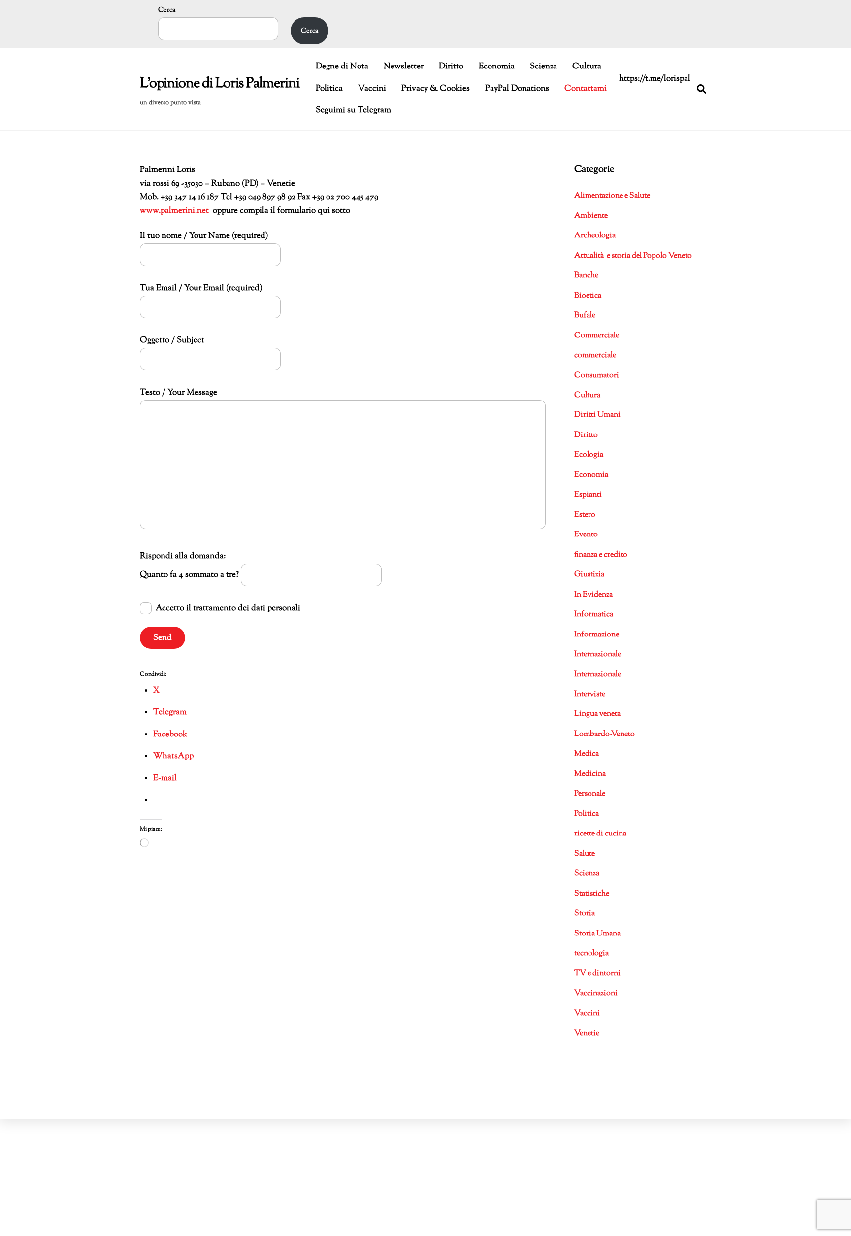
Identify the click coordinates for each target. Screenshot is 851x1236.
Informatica (593, 614)
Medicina (590, 774)
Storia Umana (597, 933)
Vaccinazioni (596, 993)
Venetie (586, 1033)
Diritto (451, 66)
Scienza (543, 66)
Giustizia (589, 574)
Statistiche (591, 894)
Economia (497, 66)
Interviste (589, 694)
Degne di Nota (342, 66)
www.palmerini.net (174, 211)
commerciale (595, 355)
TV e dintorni (597, 973)
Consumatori (596, 375)
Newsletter (404, 66)
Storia (584, 913)
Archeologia (595, 235)
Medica (586, 754)
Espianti (588, 495)
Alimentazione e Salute (612, 195)
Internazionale (597, 654)
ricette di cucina (600, 833)
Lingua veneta (597, 714)
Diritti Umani (597, 415)
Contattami (585, 89)
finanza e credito (600, 555)
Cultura (586, 66)
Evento (586, 534)
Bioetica (587, 295)
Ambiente (591, 216)
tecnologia (591, 953)
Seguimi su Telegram (353, 110)
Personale (589, 794)
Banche (586, 275)
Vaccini (372, 89)
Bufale (584, 315)
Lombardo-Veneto (604, 734)
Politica (329, 89)
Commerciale (596, 335)
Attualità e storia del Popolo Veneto (633, 256)
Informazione (596, 634)
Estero (584, 515)
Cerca (166, 10)
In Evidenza (593, 595)
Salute (584, 854)
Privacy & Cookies (435, 89)
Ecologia (588, 455)
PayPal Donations (517, 89)
